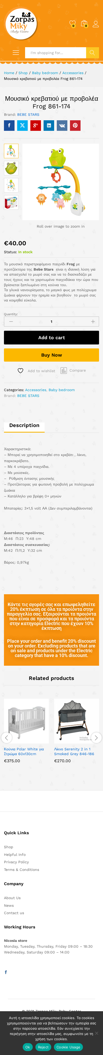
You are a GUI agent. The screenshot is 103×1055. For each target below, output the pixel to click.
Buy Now (51, 355)
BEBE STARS (28, 114)
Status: (10, 252)
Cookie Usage (68, 1047)
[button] (13, 740)
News (9, 905)
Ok (27, 1047)
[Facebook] (5, 972)
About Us (12, 898)
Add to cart (51, 337)
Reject (43, 1047)
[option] (26, 735)
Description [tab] (24, 425)
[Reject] (96, 1033)
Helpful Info (15, 854)
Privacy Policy (16, 862)
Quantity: (11, 314)
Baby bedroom (62, 390)
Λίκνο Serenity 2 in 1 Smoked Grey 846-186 (74, 751)
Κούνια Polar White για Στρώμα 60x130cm (24, 751)
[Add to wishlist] (37, 740)
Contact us (14, 913)
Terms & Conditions (21, 869)
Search (92, 52)
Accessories (35, 390)
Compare (77, 370)
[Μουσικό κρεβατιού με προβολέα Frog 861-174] (9, 125)
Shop (8, 847)
